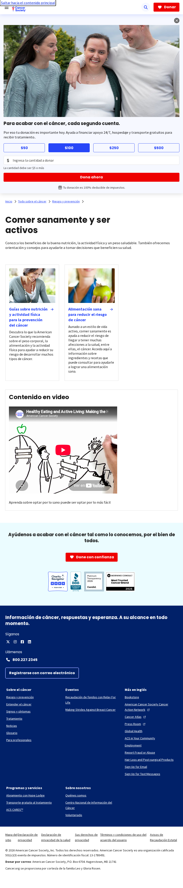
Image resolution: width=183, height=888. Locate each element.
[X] (8, 641)
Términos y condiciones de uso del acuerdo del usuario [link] (123, 837)
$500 (159, 147)
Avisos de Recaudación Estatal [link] (163, 837)
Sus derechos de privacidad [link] (86, 837)
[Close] (176, 20)
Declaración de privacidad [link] (28, 837)
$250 (114, 147)
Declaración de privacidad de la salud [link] (55, 837)
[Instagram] (15, 641)
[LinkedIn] (29, 641)
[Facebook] (22, 641)
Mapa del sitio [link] (11, 837)
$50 (24, 147)
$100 (69, 147)
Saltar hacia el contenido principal (28, 2)
